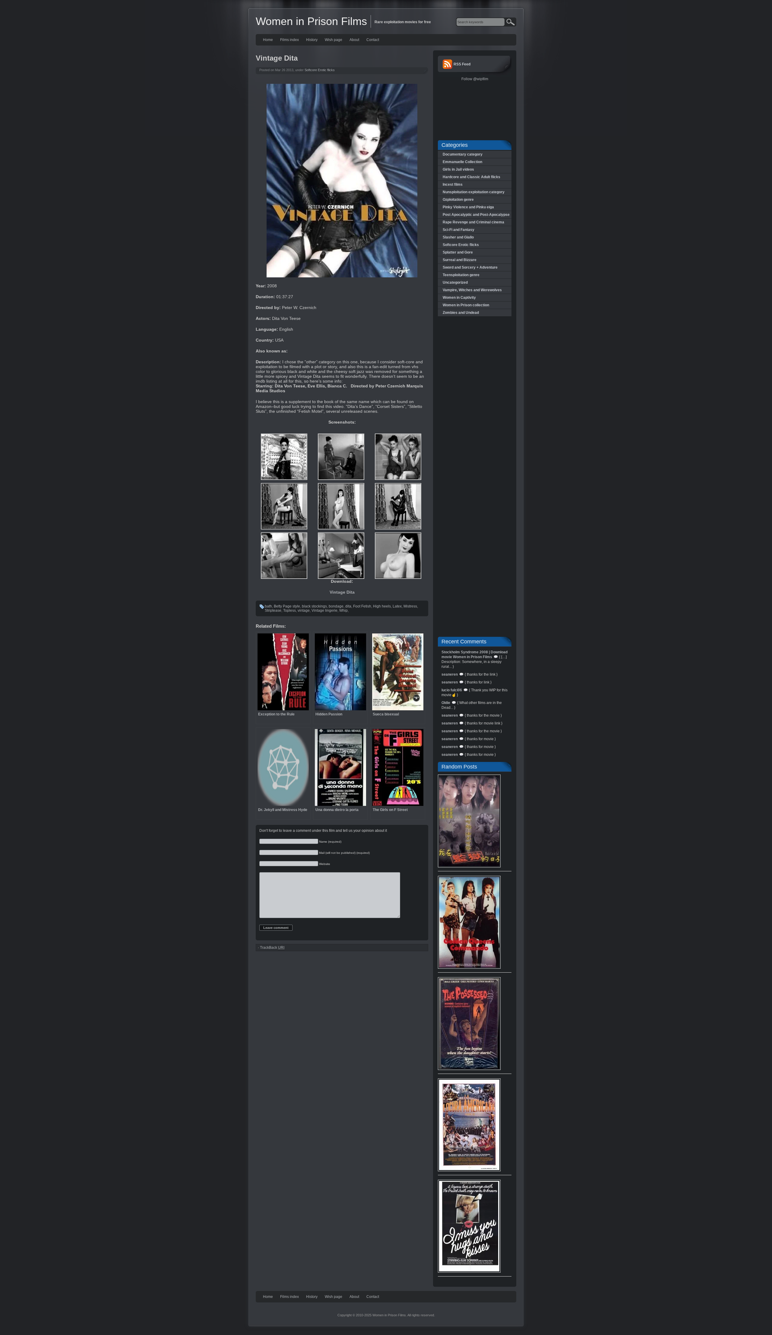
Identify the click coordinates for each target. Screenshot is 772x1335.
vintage (304, 610)
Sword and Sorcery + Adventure (470, 267)
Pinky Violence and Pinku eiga (468, 207)
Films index (289, 40)
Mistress (410, 606)
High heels (382, 606)
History (312, 40)
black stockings (314, 606)
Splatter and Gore (458, 252)
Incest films (453, 184)
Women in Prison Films (311, 21)
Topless (289, 610)
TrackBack (272, 947)
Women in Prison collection (466, 305)
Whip (343, 610)
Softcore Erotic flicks (320, 70)
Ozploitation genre (458, 199)
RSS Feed (462, 64)
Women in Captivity (459, 297)
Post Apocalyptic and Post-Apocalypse (476, 215)
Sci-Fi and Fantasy (458, 230)
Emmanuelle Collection (462, 162)
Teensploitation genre (461, 275)
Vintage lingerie (324, 610)
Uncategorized (455, 282)
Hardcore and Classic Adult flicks (471, 177)
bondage (336, 606)
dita (348, 606)
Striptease (273, 610)
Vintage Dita (342, 592)
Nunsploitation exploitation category (474, 192)
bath (268, 606)
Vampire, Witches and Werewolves (472, 290)
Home (268, 40)
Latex (397, 606)
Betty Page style (287, 606)
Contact (372, 40)
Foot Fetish (362, 606)
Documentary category (462, 154)
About (354, 40)
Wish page (333, 40)
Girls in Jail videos (458, 169)
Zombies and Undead (461, 313)
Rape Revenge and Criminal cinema (473, 222)
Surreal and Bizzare (459, 260)
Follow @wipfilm (474, 79)
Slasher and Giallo (458, 237)
